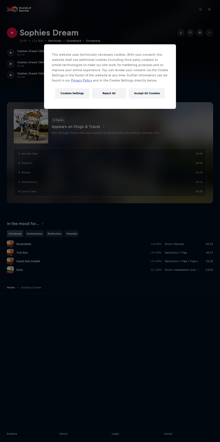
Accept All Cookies (147, 93)
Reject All (109, 93)
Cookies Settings (72, 93)
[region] (110, 76)
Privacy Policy (81, 80)
